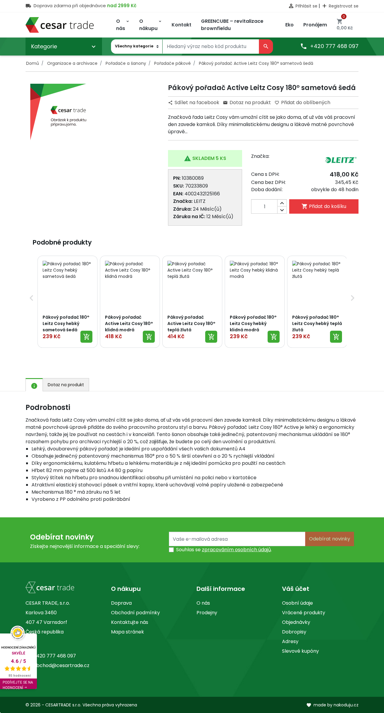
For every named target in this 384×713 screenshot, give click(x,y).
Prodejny (206, 612)
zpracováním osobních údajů (236, 549)
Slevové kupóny (300, 651)
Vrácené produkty (303, 612)
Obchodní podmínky (135, 612)
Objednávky (296, 622)
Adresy (290, 641)
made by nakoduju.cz (332, 705)
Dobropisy (294, 631)
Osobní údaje (297, 603)
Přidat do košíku (324, 206)
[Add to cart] (86, 337)
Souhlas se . (224, 549)
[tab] (34, 384)
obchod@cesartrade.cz (61, 665)
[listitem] (68, 302)
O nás (203, 603)
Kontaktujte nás (129, 622)
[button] (32, 301)
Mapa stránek (127, 631)
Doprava (121, 603)
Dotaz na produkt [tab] (66, 385)
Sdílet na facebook (194, 102)
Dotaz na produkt (247, 102)
